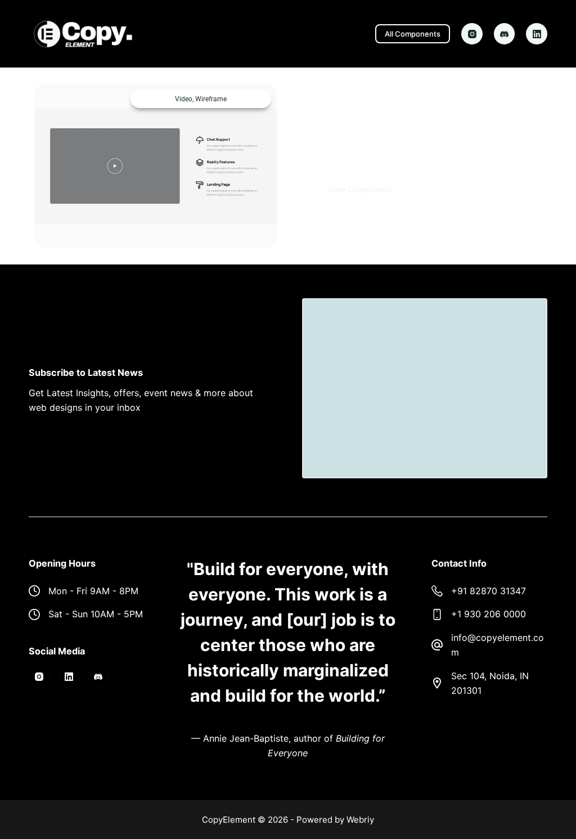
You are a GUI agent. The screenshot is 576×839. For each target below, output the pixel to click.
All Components (412, 33)
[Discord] (504, 33)
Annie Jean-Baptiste (246, 738)
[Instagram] (472, 33)
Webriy (360, 819)
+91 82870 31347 (488, 590)
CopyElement (228, 819)
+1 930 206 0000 (488, 614)
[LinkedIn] (536, 33)
